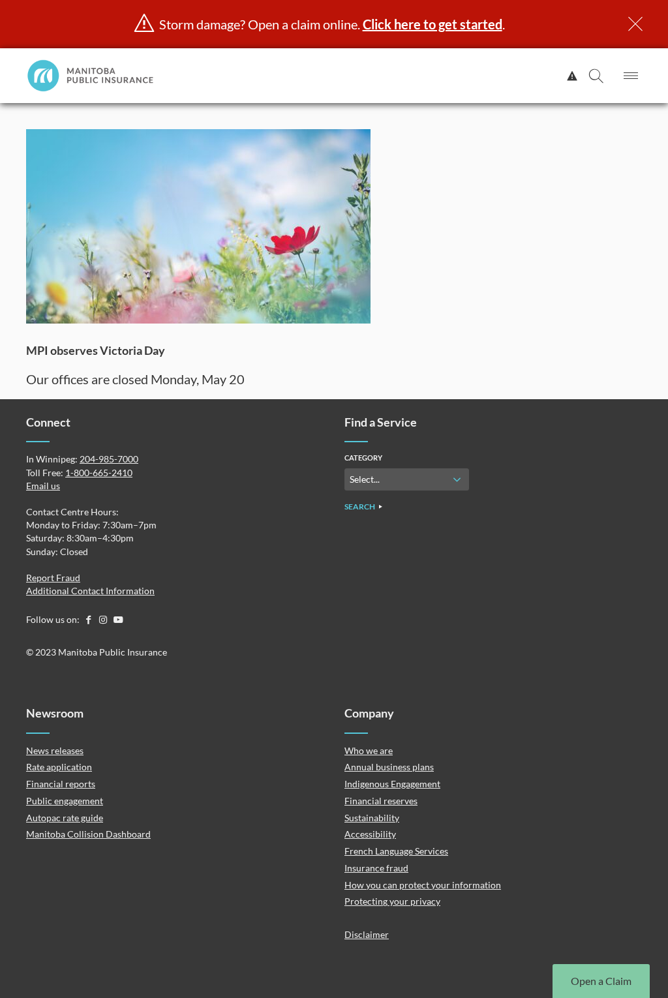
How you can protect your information (422, 884)
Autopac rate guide (64, 817)
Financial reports (60, 783)
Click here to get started (432, 24)
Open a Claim (601, 981)
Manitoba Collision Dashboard (88, 833)
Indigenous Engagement (392, 783)
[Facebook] (89, 619)
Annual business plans (389, 766)
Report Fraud (53, 577)
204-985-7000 (109, 458)
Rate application (59, 766)
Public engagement (64, 800)
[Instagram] (104, 619)
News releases (55, 750)
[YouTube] (118, 619)
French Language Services (396, 850)
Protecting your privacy (392, 901)
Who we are (368, 750)
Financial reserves (381, 800)
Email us (43, 485)
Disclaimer (366, 934)
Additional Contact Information (90, 590)
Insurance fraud (376, 867)
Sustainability (371, 817)
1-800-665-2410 (98, 472)
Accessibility (370, 833)
